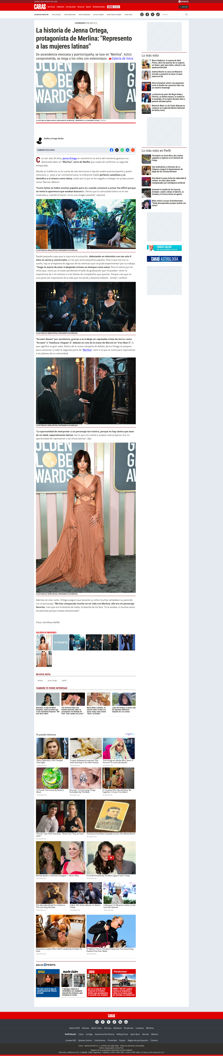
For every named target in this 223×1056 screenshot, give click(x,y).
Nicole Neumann (84, 14)
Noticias (51, 7)
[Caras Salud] (164, 250)
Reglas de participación (138, 1040)
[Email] (133, 150)
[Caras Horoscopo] (164, 261)
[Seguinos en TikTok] (158, 14)
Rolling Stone (122, 1034)
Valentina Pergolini (41, 14)
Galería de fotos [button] (122, 58)
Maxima (154, 1034)
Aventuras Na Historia (104, 1034)
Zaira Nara (128, 14)
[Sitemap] (126, 1022)
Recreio (145, 1034)
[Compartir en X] (117, 150)
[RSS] (120, 1022)
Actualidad (71, 7)
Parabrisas (128, 1028)
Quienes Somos (85, 1040)
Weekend (117, 1028)
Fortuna (107, 1028)
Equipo (122, 1040)
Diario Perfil (74, 1028)
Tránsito (154, 1040)
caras (98, 972)
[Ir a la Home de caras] (40, 8)
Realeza (80, 7)
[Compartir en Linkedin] (127, 150)
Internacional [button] (99, 7)
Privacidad (112, 1040)
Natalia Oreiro (98, 14)
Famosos (60, 7)
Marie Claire (96, 1028)
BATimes (150, 1028)
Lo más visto (150, 55)
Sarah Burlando (70, 14)
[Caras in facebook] (147, 14)
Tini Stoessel (56, 14)
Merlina (40, 680)
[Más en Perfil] (50, 965)
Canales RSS (70, 1040)
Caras (81, 1034)
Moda (88, 7)
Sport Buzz (135, 1034)
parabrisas (124, 972)
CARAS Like (113, 6)
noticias (48, 972)
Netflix (64, 680)
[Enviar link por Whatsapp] (122, 150)
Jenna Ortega (52, 680)
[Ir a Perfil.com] (183, 2)
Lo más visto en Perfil (156, 151)
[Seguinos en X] (152, 14)
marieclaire (73, 972)
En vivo (185, 7)
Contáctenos (99, 1040)
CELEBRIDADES (80, 23)
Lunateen (140, 1028)
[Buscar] (186, 14)
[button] (86, 93)
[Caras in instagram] (142, 14)
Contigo (89, 1034)
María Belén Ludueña (114, 14)
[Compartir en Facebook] (111, 150)
